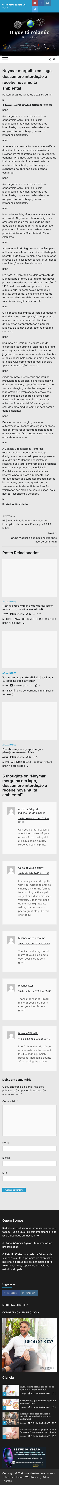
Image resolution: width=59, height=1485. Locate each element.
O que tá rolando (30, 32)
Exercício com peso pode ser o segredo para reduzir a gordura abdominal (35, 1402)
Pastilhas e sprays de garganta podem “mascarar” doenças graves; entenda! (38, 1417)
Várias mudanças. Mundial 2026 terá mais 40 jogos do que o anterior (27, 679)
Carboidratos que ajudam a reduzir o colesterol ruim (38, 1388)
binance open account (31, 938)
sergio (23, 1393)
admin (48, 94)
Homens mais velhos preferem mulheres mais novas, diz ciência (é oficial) (27, 607)
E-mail (6, 1157)
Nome (5, 1142)
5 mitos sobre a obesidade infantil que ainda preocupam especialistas (37, 1431)
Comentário (10, 1101)
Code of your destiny (31, 867)
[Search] (54, 59)
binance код (25, 985)
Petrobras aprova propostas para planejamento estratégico (22, 750)
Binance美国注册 (28, 1033)
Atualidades (21, 504)
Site (4, 1172)
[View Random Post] (49, 59)
